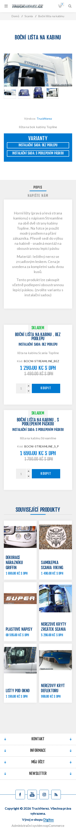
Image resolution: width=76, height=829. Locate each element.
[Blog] (56, 794)
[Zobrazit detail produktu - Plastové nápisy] (20, 598)
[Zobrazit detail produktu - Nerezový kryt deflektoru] (55, 660)
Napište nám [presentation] (38, 195)
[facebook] (20, 794)
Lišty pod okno (18, 691)
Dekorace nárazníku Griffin (14, 563)
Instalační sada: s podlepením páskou (38, 153)
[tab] (38, 187)
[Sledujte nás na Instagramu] (44, 794)
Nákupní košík (62, 4)
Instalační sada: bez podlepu (38, 145)
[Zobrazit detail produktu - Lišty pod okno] (20, 660)
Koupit (46, 388)
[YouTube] (32, 794)
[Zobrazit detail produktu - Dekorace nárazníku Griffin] (20, 537)
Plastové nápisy (19, 630)
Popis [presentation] (38, 187)
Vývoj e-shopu (38, 819)
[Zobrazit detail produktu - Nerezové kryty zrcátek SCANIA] (55, 598)
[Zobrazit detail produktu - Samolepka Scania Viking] (55, 537)
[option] (10, 97)
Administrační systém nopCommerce (38, 825)
